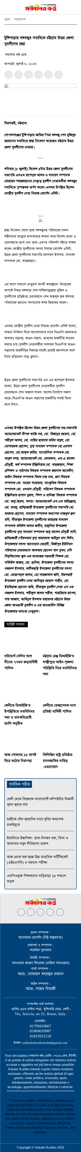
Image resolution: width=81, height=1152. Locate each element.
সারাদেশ (20, 19)
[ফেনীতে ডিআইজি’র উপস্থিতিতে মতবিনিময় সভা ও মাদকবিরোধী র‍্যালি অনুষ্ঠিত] (21, 691)
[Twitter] (18, 74)
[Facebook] (8, 74)
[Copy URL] (48, 74)
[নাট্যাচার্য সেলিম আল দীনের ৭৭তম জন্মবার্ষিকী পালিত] (21, 642)
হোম (7, 19)
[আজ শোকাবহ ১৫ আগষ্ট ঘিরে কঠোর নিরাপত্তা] (21, 740)
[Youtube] (60, 912)
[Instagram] (31, 912)
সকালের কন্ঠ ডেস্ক (15, 54)
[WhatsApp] (28, 74)
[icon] (58, 75)
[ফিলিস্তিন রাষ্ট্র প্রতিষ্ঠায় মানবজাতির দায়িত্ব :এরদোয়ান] (60, 740)
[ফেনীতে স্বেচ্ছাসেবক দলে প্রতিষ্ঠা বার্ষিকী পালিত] (60, 691)
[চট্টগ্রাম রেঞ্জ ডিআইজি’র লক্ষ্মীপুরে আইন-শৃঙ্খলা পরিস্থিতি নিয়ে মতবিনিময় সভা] (60, 642)
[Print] (38, 74)
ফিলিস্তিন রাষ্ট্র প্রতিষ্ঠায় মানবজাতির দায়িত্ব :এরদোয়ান (57, 760)
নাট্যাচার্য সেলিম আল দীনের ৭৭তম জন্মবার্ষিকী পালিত (21, 662)
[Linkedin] (40, 912)
